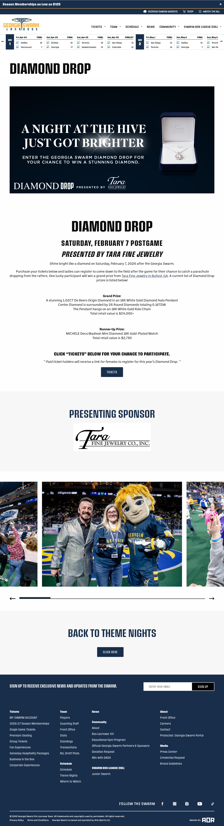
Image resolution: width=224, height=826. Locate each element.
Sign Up (203, 686)
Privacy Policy (17, 820)
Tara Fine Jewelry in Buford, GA (145, 275)
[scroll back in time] (3, 41)
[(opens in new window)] (112, 436)
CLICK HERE (110, 652)
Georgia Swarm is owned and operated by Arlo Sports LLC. (81, 820)
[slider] (34, 597)
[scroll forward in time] (221, 41)
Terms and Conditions (38, 820)
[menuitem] (100, 27)
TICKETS (112, 372)
